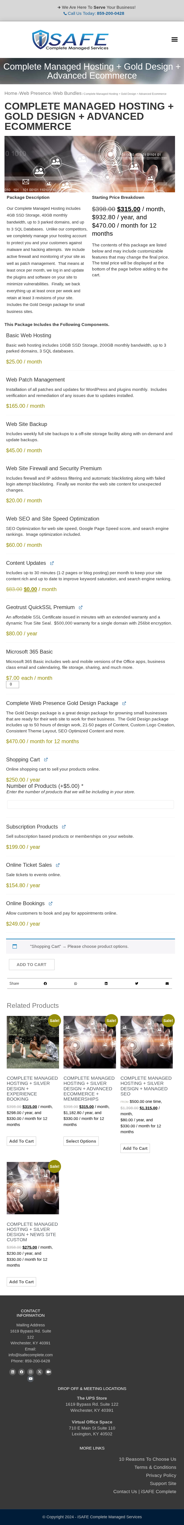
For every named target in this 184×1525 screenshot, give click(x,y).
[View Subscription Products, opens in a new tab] (63, 827)
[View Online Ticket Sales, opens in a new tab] (57, 865)
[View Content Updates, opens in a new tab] (51, 563)
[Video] (48, 1372)
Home (10, 93)
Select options (81, 1141)
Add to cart (31, 964)
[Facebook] (21, 1372)
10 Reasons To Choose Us (147, 1459)
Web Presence (35, 93)
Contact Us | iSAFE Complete (144, 1491)
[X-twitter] (39, 1372)
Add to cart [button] (21, 1141)
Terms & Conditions (155, 1467)
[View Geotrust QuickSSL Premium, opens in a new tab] (80, 607)
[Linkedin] (12, 1372)
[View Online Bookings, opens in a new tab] (50, 903)
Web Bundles (67, 93)
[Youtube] (30, 1378)
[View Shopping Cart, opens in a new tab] (45, 759)
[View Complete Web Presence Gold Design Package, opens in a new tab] (124, 703)
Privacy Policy (161, 1475)
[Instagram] (30, 1372)
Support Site (163, 1483)
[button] (174, 40)
